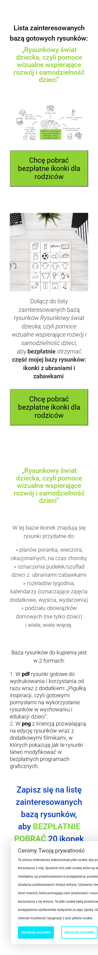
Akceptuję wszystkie (36, 932)
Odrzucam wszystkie (79, 932)
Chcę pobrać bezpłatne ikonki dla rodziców (49, 168)
